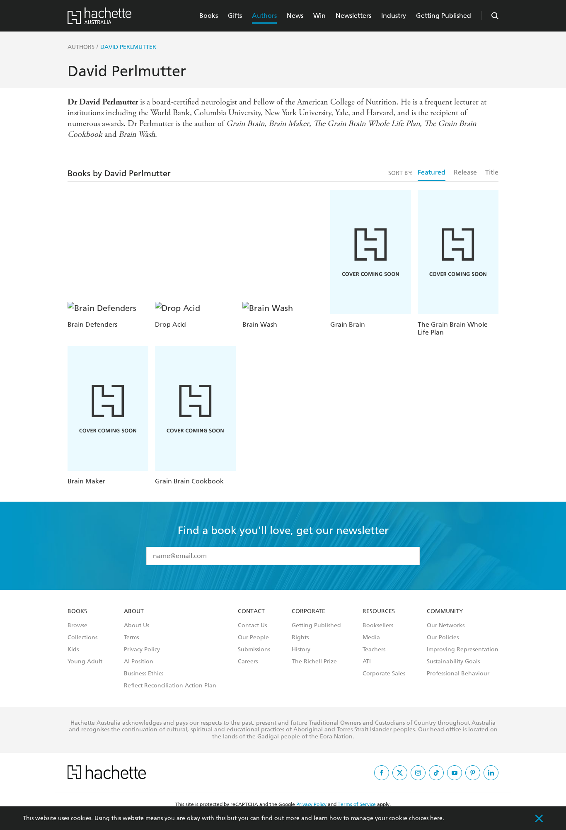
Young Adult (85, 662)
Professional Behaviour (458, 674)
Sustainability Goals (453, 662)
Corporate (308, 611)
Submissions (254, 650)
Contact (251, 611)
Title (491, 172)
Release (465, 172)
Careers (248, 662)
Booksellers (378, 626)
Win (319, 15)
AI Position (138, 662)
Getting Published (443, 15)
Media (371, 638)
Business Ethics (143, 674)
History (301, 650)
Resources (379, 611)
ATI (367, 662)
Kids (73, 650)
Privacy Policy (142, 650)
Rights (300, 638)
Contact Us (252, 626)
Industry (393, 15)
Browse (77, 626)
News (295, 15)
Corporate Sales (384, 674)
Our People (253, 638)
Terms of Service (357, 804)
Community (445, 611)
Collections (82, 638)
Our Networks (445, 626)
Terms (131, 638)
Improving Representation (462, 650)
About (134, 611)
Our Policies (443, 638)
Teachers (374, 650)
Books (208, 15)
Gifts (235, 15)
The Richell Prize (314, 662)
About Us (136, 626)
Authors (264, 15)
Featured (431, 172)
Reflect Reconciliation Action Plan (170, 686)
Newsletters (353, 15)
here (436, 818)
